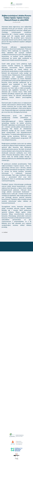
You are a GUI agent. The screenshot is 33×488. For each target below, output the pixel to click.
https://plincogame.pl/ (8, 121)
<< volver (5, 232)
